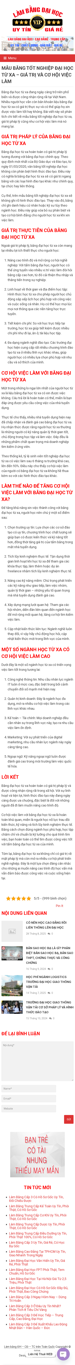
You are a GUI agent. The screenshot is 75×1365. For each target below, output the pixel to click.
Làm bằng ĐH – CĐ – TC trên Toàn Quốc (29, 1346)
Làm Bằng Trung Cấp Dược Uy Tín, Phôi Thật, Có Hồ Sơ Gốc (37, 1226)
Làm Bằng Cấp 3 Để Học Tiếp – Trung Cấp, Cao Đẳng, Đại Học (36, 1317)
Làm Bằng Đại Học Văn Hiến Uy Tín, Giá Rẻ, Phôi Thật (37, 1262)
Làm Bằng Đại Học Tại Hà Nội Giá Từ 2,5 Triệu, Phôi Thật (37, 1280)
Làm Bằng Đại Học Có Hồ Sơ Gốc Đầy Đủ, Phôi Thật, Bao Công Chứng (38, 1289)
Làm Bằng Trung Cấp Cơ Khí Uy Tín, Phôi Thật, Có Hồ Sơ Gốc (37, 1217)
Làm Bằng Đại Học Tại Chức (38, 1359)
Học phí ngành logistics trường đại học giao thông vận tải (48, 982)
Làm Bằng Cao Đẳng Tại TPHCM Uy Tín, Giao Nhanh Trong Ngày (37, 1253)
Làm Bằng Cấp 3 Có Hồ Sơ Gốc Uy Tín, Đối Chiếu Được (36, 1199)
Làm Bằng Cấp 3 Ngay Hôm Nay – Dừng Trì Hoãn (37, 1299)
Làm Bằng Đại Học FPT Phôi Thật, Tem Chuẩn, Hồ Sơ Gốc (36, 1271)
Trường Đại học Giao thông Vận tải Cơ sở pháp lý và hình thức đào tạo (50, 1007)
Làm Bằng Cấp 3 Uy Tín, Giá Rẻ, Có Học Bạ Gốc (37, 1244)
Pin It (59, 906)
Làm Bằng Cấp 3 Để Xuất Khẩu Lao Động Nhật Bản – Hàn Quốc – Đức (38, 1326)
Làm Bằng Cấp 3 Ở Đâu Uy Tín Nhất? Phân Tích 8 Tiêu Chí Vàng (35, 1308)
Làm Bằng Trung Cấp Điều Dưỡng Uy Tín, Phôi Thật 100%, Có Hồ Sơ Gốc (38, 1235)
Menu (12, 58)
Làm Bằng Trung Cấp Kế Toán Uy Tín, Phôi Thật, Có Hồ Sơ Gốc (39, 1208)
